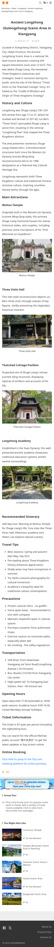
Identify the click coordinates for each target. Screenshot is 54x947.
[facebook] (4, 928)
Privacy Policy (44, 932)
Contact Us (46, 937)
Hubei (14, 8)
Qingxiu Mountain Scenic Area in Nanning (36, 847)
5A (7, 772)
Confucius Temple (32, 830)
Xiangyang (22, 8)
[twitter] (10, 928)
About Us (47, 926)
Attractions (5, 8)
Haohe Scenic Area (32, 878)
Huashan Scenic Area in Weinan (35, 863)
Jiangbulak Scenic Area (34, 894)
